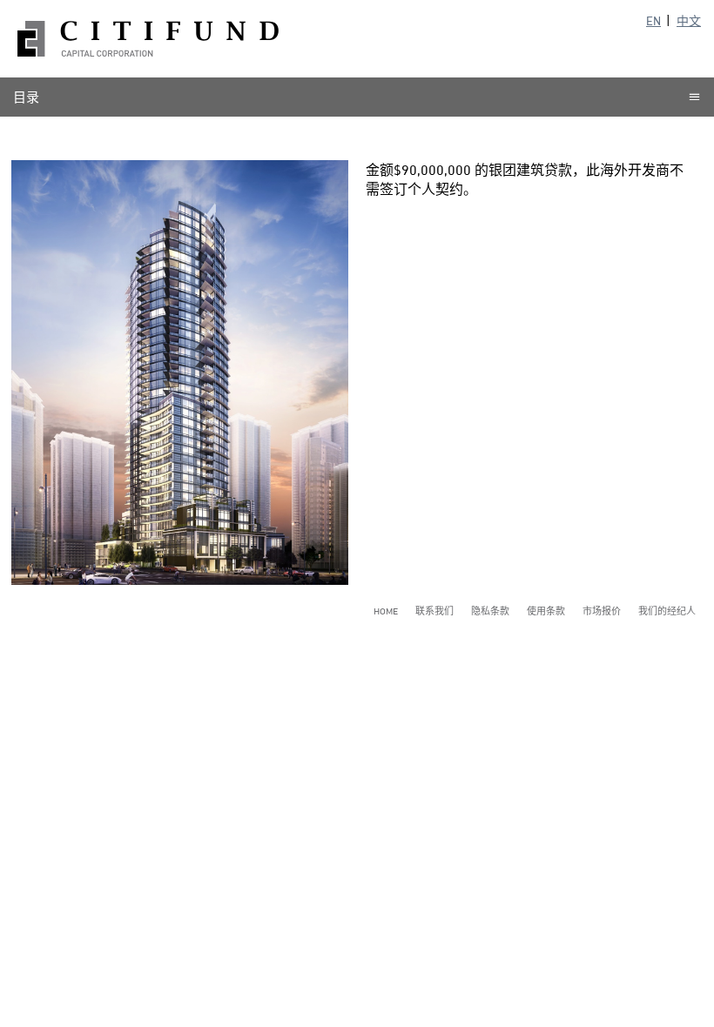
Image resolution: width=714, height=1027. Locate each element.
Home (386, 610)
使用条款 (546, 610)
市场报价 (602, 610)
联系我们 (434, 610)
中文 (689, 20)
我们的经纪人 (667, 610)
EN (653, 20)
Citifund (148, 38)
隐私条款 (490, 610)
